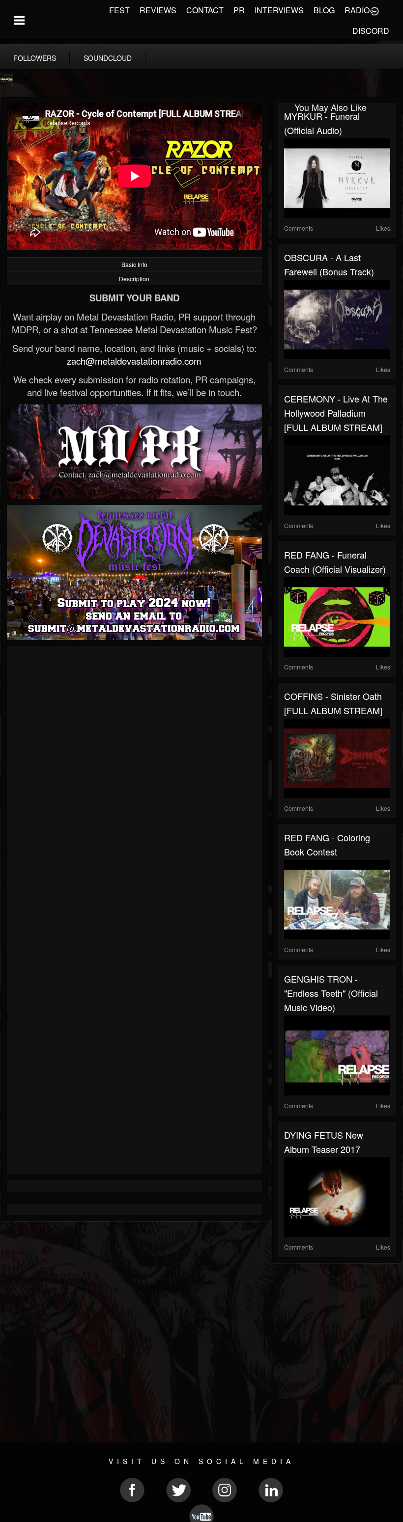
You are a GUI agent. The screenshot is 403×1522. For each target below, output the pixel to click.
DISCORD (370, 30)
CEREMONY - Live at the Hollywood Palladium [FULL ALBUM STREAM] (336, 412)
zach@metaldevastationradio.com (134, 360)
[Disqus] (134, 783)
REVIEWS (158, 10)
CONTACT (205, 10)
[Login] (374, 10)
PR (239, 10)
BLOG (324, 10)
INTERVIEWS (279, 10)
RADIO (357, 10)
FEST (119, 10)
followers (34, 58)
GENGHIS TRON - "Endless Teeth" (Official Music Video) (331, 993)
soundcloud (108, 58)
